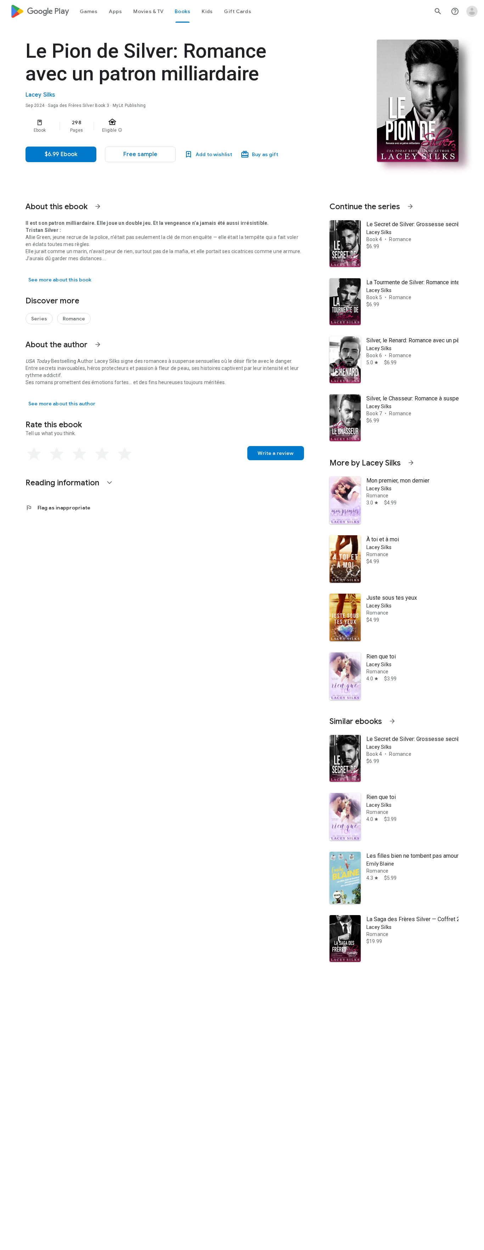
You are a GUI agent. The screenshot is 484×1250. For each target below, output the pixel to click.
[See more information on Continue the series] (410, 206)
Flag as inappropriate (58, 507)
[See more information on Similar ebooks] (392, 721)
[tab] (88, 11)
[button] (140, 154)
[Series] (39, 318)
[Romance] (74, 318)
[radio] (34, 453)
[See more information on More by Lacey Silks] (411, 462)
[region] (167, 126)
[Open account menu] (471, 11)
